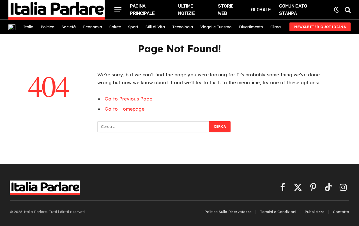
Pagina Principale (142, 9)
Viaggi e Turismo (216, 26)
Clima (275, 26)
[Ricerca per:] (153, 126)
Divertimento (251, 26)
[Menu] (117, 9)
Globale (261, 9)
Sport (133, 26)
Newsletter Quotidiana (320, 27)
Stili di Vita (155, 26)
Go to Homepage (124, 109)
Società (69, 26)
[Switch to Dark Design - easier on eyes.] (336, 9)
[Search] (347, 9)
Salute (115, 26)
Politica (47, 26)
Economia (92, 26)
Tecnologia (182, 26)
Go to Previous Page (128, 99)
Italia (28, 26)
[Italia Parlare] (56, 9)
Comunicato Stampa (293, 9)
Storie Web (226, 9)
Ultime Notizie (186, 9)
